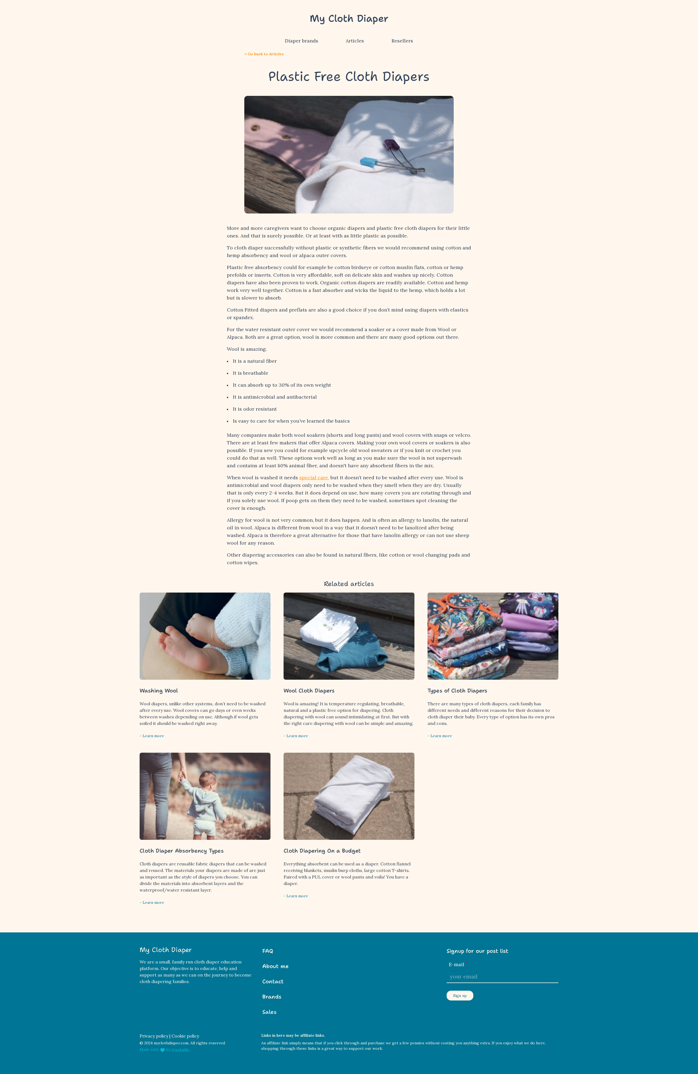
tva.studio (180, 1049)
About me (275, 966)
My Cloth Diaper (349, 18)
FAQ (267, 950)
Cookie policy (185, 1036)
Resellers (402, 41)
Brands (271, 996)
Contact (273, 981)
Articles (355, 41)
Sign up (460, 995)
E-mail (458, 964)
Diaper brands (301, 41)
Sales (269, 1011)
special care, (314, 477)
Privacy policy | (155, 1036)
